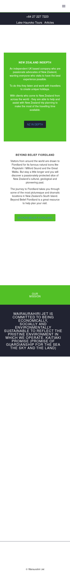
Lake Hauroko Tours (29, 22)
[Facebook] (35, 550)
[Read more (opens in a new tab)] (35, 16)
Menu (63, 6)
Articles (49, 22)
